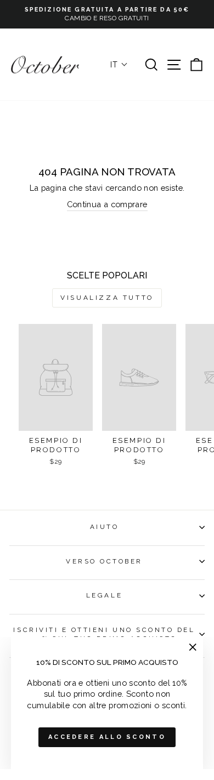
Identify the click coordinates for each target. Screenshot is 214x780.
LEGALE (104, 595)
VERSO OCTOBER (104, 561)
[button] (119, 64)
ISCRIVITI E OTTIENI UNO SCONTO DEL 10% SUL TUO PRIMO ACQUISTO (104, 634)
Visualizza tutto (107, 297)
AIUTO (104, 527)
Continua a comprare (107, 204)
